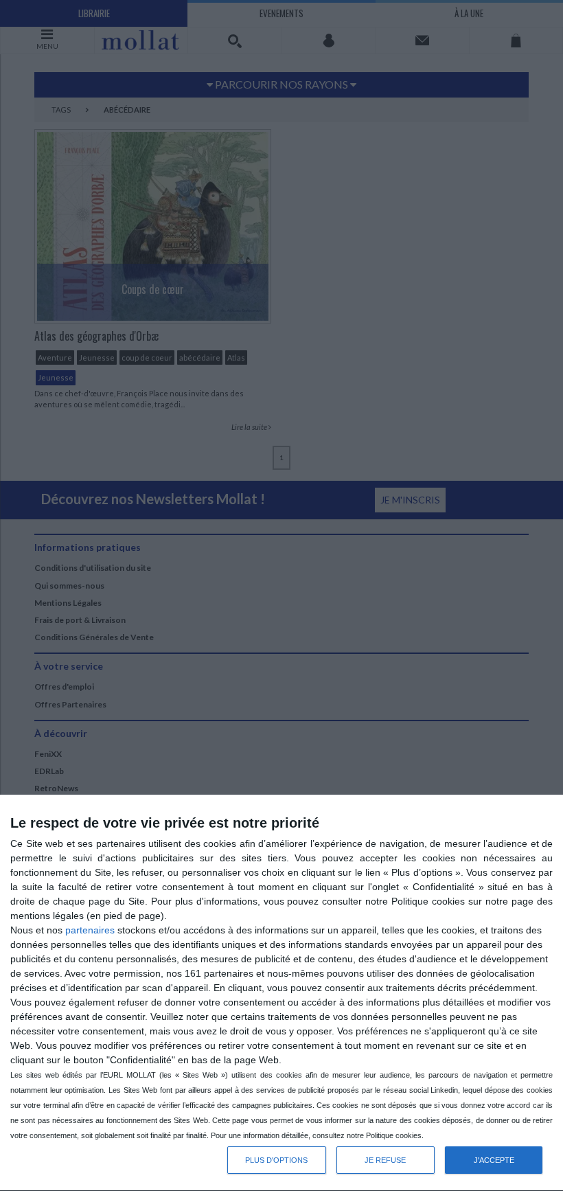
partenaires (90, 930)
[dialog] (281, 993)
